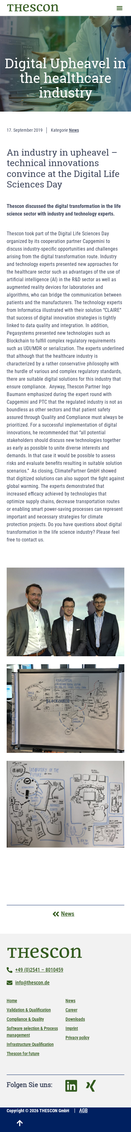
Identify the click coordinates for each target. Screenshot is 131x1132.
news (74, 130)
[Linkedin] (71, 1085)
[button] (119, 8)
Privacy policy (77, 1037)
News (70, 1000)
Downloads (75, 1019)
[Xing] (91, 1085)
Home (12, 1000)
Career (71, 1009)
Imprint (72, 1028)
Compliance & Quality (25, 1019)
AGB (83, 1110)
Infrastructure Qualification (30, 1044)
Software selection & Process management (32, 1032)
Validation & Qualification (29, 1009)
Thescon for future (23, 1053)
